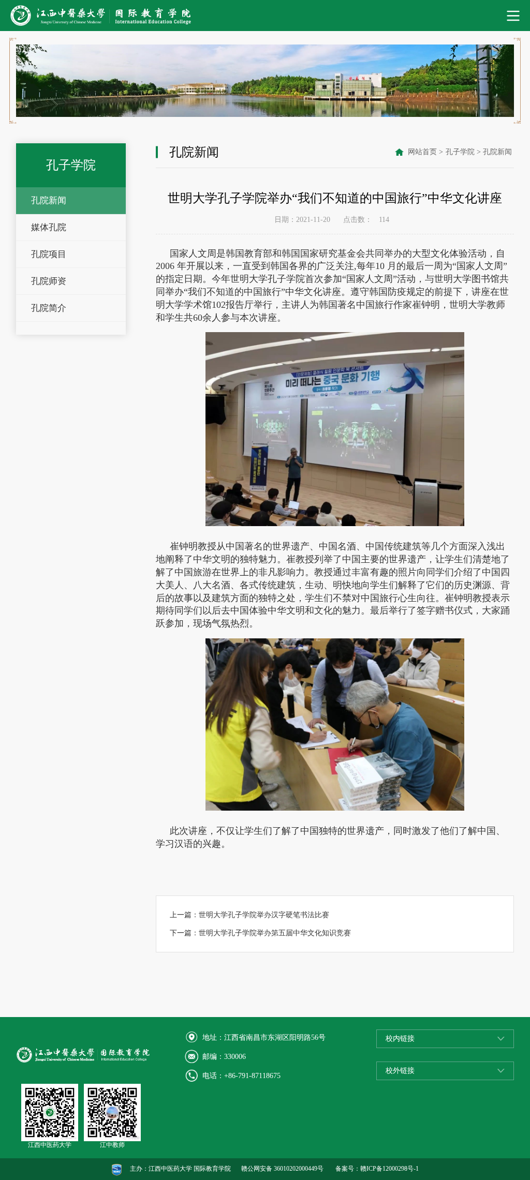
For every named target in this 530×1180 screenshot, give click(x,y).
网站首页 (422, 152)
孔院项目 (48, 254)
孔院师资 (48, 281)
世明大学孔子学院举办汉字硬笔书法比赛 (264, 915)
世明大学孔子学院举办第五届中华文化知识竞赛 (275, 933)
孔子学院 (460, 152)
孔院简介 (48, 308)
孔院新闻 (48, 200)
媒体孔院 (48, 227)
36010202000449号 (298, 1168)
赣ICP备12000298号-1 (389, 1168)
